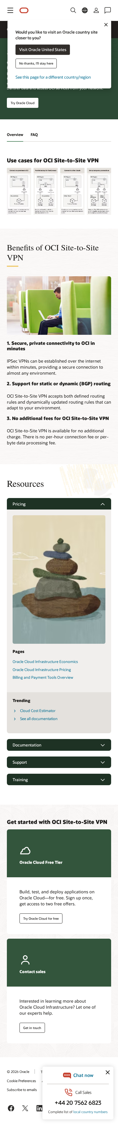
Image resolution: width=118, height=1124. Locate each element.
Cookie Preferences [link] (21, 1080)
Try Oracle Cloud (23, 103)
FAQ (34, 134)
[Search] (73, 10)
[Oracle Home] (24, 10)
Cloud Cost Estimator (38, 710)
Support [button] (20, 762)
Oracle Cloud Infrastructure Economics (45, 661)
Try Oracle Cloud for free (41, 918)
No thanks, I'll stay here (36, 63)
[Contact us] (107, 10)
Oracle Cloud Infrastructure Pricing (42, 669)
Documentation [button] (27, 744)
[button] (10, 10)
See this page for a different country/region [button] (53, 77)
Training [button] (20, 779)
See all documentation (39, 718)
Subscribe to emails (22, 1089)
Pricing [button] (19, 503)
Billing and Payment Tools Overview (43, 677)
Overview (15, 134)
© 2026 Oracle (18, 1071)
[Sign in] (96, 10)
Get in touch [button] (32, 1028)
